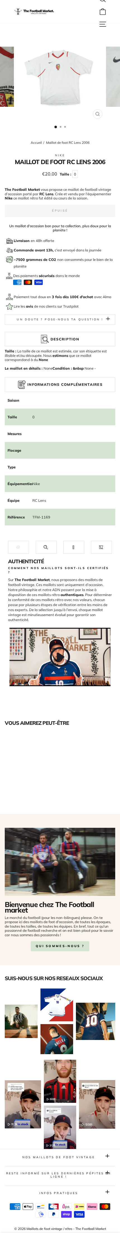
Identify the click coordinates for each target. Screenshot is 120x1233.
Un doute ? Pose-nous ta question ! (60, 319)
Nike (60, 155)
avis (30, 306)
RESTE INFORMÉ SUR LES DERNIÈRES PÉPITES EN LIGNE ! (58, 1175)
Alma (107, 297)
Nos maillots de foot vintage (58, 1157)
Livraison (22, 240)
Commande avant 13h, (34, 250)
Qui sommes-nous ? (60, 946)
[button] (18, 547)
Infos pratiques (58, 1193)
